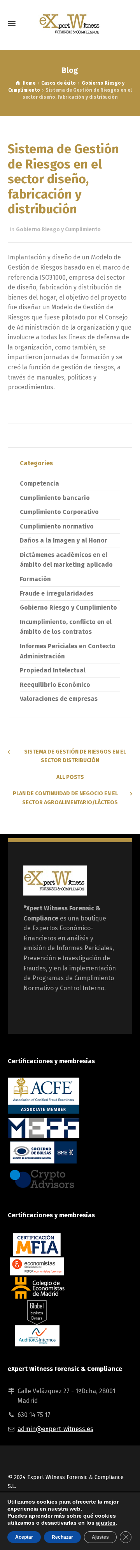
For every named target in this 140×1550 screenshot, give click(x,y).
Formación (35, 579)
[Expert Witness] (70, 24)
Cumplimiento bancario (55, 498)
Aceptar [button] (24, 1537)
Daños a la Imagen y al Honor (63, 540)
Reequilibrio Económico (55, 684)
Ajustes (100, 1537)
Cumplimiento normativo (57, 526)
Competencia (39, 483)
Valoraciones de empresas (59, 698)
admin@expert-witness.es (55, 1429)
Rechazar (62, 1537)
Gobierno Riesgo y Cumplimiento (58, 229)
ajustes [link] (106, 1523)
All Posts (70, 777)
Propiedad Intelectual (53, 670)
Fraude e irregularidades (56, 593)
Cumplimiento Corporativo (59, 512)
